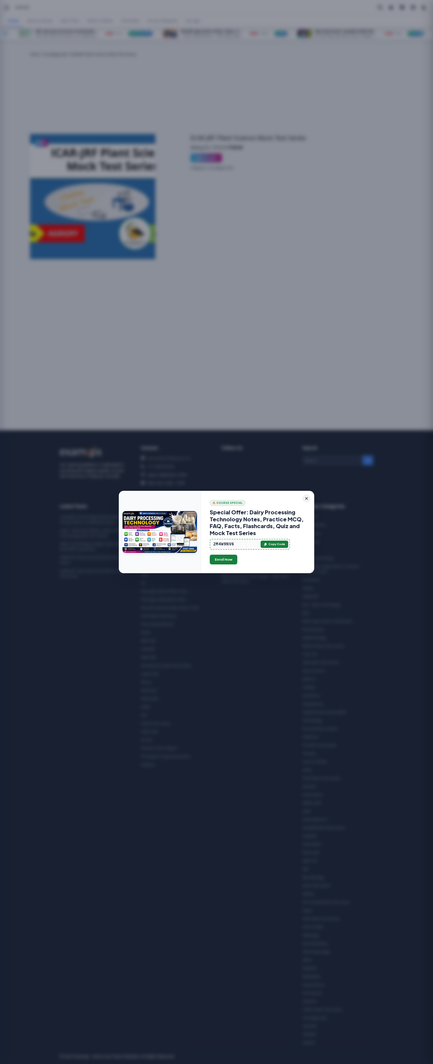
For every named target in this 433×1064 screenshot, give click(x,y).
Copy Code (276, 544)
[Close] (306, 499)
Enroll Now (223, 559)
